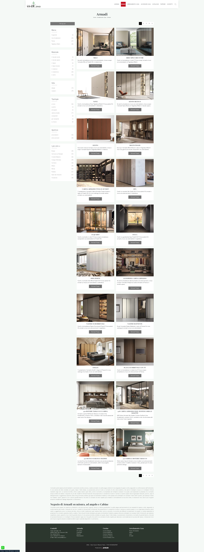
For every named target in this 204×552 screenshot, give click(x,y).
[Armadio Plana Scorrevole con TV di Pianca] (135, 352)
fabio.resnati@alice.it (60, 537)
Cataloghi (155, 4)
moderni (62, 91)
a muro (62, 104)
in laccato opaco (62, 60)
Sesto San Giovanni (62, 175)
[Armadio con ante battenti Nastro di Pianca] (135, 308)
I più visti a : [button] (56, 146)
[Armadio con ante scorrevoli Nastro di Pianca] (95, 308)
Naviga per (63, 23)
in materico (62, 69)
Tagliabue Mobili (62, 44)
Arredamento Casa (133, 4)
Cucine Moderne (107, 532)
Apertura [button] (55, 130)
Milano (62, 166)
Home (94, 17)
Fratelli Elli (62, 35)
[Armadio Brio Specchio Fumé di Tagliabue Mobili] (135, 42)
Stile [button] (53, 83)
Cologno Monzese (62, 160)
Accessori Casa (146, 4)
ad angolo (62, 110)
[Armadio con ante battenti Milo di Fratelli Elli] (95, 42)
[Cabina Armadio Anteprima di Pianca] (135, 262)
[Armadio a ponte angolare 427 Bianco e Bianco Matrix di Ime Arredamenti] (95, 442)
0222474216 (56, 534)
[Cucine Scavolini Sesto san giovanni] (123, 4)
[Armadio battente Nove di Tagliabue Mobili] (95, 85)
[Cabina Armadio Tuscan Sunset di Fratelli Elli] (95, 173)
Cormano (62, 163)
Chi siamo (79, 531)
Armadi (109, 17)
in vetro (62, 75)
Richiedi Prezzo (95, 66)
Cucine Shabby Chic (108, 537)
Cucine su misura (108, 536)
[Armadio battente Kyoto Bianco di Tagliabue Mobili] (135, 85)
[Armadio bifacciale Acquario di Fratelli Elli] (95, 219)
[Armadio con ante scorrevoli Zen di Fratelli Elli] (135, 173)
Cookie (6, 551)
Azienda (116, 4)
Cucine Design (107, 531)
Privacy (2, 551)
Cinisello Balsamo (62, 157)
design (62, 88)
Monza (62, 169)
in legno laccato (62, 66)
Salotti (131, 532)
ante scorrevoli (62, 138)
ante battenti (62, 135)
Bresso (62, 151)
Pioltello (62, 172)
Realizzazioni (80, 536)
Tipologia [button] (55, 99)
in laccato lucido (62, 57)
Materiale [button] (55, 52)
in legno (62, 63)
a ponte (62, 107)
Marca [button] (54, 30)
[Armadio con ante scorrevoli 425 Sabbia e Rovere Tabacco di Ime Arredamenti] (135, 442)
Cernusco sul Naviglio (62, 154)
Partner (162, 4)
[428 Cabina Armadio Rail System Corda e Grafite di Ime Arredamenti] (135, 395)
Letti (130, 534)
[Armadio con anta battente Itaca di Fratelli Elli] (135, 219)
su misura (62, 122)
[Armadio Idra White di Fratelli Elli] (95, 262)
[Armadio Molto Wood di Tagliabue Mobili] (135, 129)
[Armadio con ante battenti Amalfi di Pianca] (95, 352)
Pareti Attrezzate (134, 531)
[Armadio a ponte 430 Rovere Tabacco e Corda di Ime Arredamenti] (95, 395)
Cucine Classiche (107, 534)
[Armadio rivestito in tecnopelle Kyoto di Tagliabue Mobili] (95, 129)
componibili (62, 116)
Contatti (170, 4)
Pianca (62, 41)
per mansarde (62, 119)
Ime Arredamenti (62, 38)
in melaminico (62, 72)
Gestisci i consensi (14, 551)
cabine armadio (62, 113)
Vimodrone (62, 178)
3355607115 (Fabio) (59, 536)
